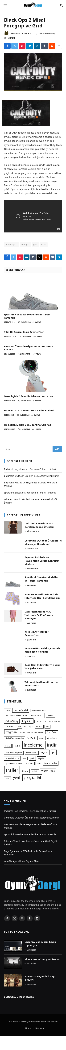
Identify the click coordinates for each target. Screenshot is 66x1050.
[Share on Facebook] (7, 46)
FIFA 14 (39, 727)
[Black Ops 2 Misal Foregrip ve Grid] (33, 72)
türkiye (25, 771)
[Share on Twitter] (14, 46)
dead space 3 (54, 721)
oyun (44, 752)
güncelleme (52, 738)
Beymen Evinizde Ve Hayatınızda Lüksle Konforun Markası (42, 561)
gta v (41, 738)
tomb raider (50, 763)
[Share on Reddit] (52, 46)
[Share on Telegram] (29, 46)
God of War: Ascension (14, 738)
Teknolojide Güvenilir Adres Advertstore (28, 396)
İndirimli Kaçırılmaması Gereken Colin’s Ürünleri (30, 469)
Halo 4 (17, 745)
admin (16, 33)
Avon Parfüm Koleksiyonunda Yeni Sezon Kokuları (42, 650)
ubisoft (35, 771)
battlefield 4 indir (39, 710)
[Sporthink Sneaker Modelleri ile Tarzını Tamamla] (33, 294)
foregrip (25, 244)
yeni (16, 777)
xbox (7, 778)
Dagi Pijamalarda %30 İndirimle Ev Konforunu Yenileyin (39, 615)
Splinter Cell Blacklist (14, 763)
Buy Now (39, 1028)
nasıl (43, 244)
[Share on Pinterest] (22, 46)
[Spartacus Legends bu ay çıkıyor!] (13, 980)
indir (52, 745)
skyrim (41, 758)
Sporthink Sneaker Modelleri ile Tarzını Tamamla (30, 492)
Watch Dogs (48, 770)
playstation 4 (12, 758)
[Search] (61, 5)
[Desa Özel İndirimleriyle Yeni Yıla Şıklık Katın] (13, 669)
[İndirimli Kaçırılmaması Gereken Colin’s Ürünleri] (13, 527)
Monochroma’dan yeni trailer (42, 959)
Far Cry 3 (28, 726)
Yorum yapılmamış (47, 33)
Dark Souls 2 (41, 721)
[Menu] (5, 5)
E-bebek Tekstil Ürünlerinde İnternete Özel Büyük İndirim (43, 596)
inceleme (33, 745)
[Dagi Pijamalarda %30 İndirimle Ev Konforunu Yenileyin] (13, 616)
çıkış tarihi (32, 777)
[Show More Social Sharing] (59, 46)
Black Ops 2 (11, 244)
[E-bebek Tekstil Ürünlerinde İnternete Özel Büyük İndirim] (13, 598)
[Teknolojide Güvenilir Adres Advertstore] (33, 376)
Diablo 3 (10, 726)
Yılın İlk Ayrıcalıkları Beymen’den (24, 331)
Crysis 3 (27, 721)
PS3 (24, 758)
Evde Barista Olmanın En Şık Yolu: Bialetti (29, 410)
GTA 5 (31, 738)
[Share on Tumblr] (44, 46)
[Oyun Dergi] (33, 5)
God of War (52, 732)
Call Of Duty (11, 721)
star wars (29, 763)
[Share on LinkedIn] (37, 46)
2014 (7, 710)
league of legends (13, 752)
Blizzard (50, 716)
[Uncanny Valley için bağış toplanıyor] (13, 946)
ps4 (32, 758)
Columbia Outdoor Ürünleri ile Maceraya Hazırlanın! (32, 475)
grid (35, 244)
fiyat (47, 727)
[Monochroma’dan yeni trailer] (13, 963)
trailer (12, 770)
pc (53, 752)
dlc (19, 727)
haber (7, 746)
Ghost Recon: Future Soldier (31, 732)
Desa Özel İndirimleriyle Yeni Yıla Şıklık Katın (42, 666)
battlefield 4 (21, 710)
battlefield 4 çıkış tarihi (16, 715)
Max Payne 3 (31, 752)
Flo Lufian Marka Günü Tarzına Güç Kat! (27, 424)
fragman (11, 732)
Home (28, 1028)
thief (39, 763)
